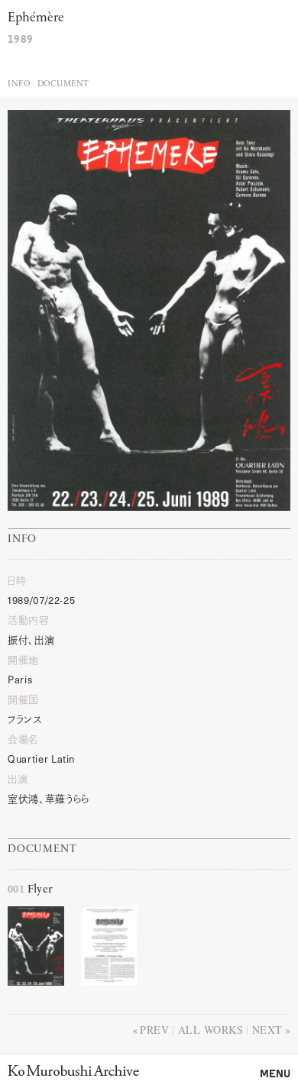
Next (267, 1029)
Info (19, 84)
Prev (154, 1029)
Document (63, 84)
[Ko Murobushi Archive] (73, 1070)
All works (211, 1029)
